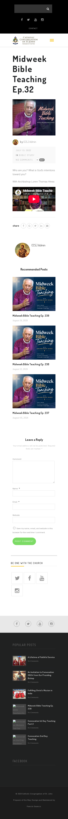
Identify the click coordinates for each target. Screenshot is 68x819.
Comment (17, 459)
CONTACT (33, 28)
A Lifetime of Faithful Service (41, 657)
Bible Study (26, 155)
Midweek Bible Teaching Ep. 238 (31, 364)
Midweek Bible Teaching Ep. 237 (31, 413)
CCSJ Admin (29, 141)
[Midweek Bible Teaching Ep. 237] (34, 392)
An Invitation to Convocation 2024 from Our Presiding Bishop (41, 675)
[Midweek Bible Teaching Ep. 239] (34, 295)
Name (16, 489)
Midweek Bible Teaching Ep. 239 (31, 315)
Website (16, 515)
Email (16, 502)
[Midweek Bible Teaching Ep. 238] (34, 344)
